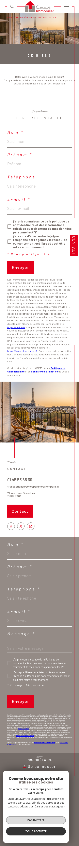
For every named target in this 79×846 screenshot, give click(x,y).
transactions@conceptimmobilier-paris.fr (33, 486)
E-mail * (19, 199)
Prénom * (20, 154)
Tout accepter (36, 831)
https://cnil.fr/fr (16, 327)
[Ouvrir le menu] (66, 6)
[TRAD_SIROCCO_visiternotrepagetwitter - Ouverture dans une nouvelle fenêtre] (21, 526)
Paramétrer (36, 820)
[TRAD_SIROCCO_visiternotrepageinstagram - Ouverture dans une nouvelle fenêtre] (30, 526)
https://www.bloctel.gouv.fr (22, 351)
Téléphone (21, 177)
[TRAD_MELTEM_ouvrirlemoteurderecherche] (12, 6)
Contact (74, 245)
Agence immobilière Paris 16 (21, 17)
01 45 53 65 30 (19, 479)
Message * (21, 633)
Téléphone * (24, 589)
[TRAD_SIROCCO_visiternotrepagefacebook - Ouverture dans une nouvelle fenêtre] (11, 526)
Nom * (15, 132)
